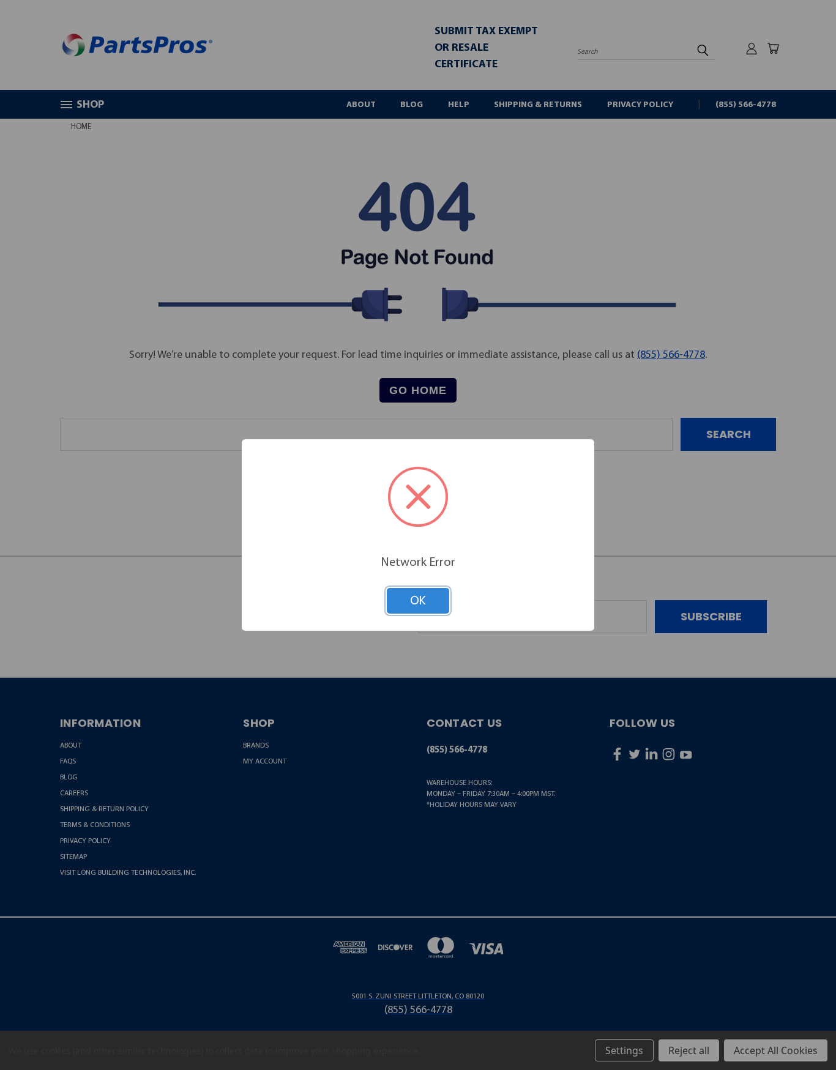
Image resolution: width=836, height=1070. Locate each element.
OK (418, 600)
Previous (799, 1030)
